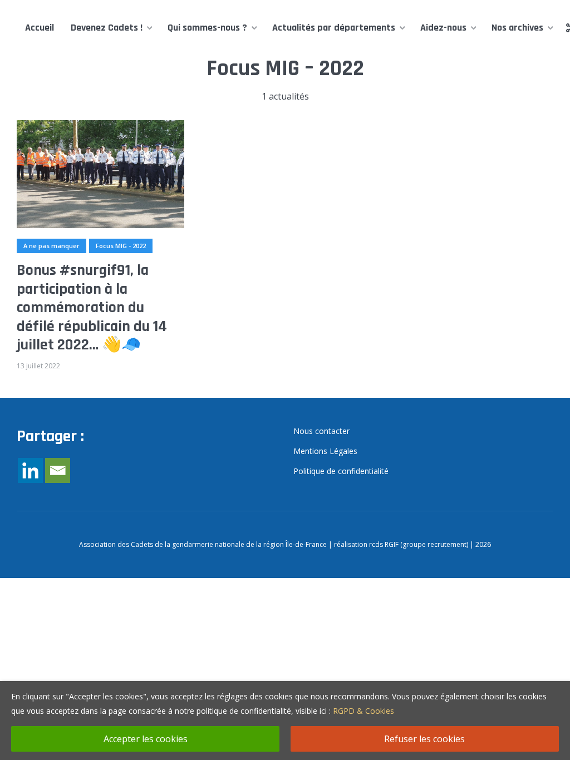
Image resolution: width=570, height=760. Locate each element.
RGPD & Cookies (363, 710)
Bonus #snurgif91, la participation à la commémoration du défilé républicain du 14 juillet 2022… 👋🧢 (92, 308)
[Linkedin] (30, 470)
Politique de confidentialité (341, 471)
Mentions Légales (325, 451)
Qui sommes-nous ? (207, 27)
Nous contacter (321, 431)
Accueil (39, 27)
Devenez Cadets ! (106, 27)
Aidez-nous (443, 27)
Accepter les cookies (146, 739)
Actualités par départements (333, 27)
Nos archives (517, 27)
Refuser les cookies (424, 739)
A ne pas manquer (51, 245)
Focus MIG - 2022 (121, 245)
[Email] (57, 470)
